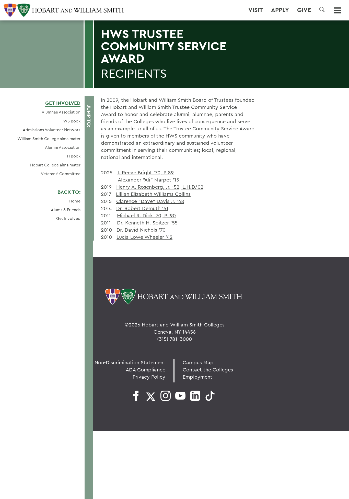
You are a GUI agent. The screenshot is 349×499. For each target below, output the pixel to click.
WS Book (71, 121)
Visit (255, 10)
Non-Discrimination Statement (130, 362)
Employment (197, 376)
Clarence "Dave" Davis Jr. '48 (150, 201)
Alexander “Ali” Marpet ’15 (148, 179)
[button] (321, 9)
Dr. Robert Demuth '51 (142, 208)
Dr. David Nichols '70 (141, 229)
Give (304, 10)
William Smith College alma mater (48, 138)
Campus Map (198, 362)
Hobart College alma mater (55, 165)
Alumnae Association (61, 112)
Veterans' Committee (60, 173)
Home (74, 201)
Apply (280, 10)
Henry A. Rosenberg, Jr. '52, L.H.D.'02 (159, 187)
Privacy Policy (149, 376)
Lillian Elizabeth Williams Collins (153, 194)
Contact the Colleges (208, 369)
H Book (73, 156)
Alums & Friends (65, 209)
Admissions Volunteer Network (51, 129)
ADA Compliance (145, 369)
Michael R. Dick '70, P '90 (146, 215)
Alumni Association (62, 147)
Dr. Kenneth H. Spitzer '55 (147, 222)
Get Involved (62, 103)
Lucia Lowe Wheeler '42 (144, 237)
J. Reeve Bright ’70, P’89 (145, 172)
